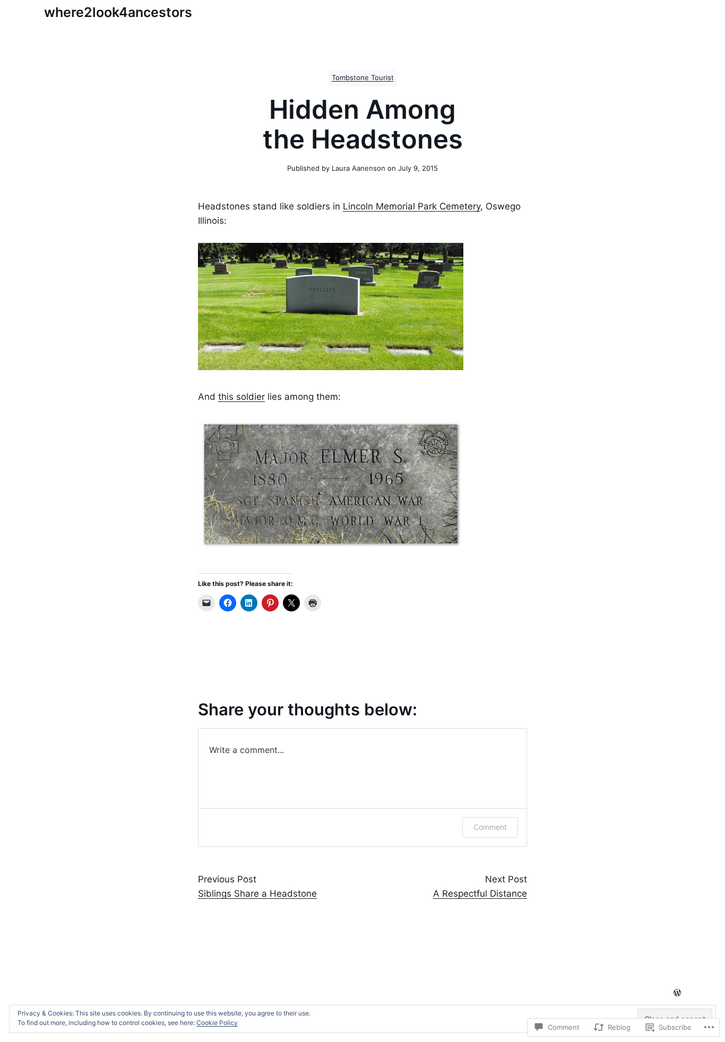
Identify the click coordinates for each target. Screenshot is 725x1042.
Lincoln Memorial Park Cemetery (411, 206)
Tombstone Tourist (363, 78)
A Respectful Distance (480, 893)
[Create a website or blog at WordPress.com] (677, 993)
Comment (490, 826)
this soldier (241, 396)
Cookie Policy (217, 1023)
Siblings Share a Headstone (257, 893)
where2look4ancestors (118, 12)
